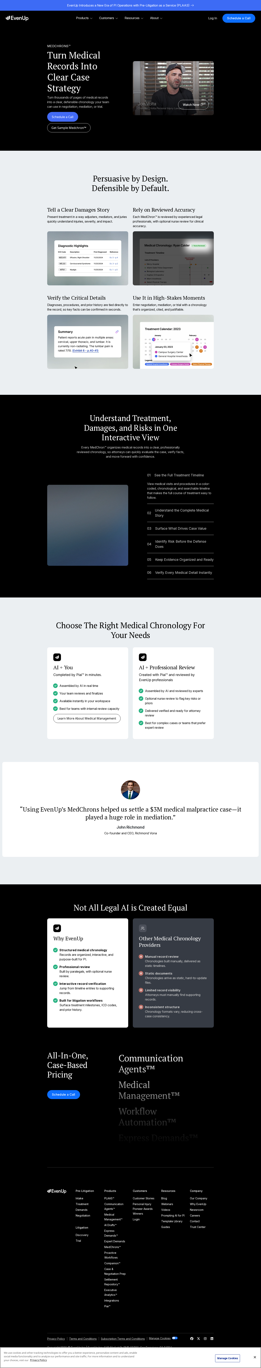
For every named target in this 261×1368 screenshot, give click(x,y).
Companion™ (112, 1263)
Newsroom (196, 1209)
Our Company (198, 1198)
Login (136, 1219)
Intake (79, 1198)
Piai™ (107, 1306)
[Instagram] (205, 1338)
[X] (198, 1338)
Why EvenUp (198, 1204)
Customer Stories (143, 1198)
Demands (82, 1209)
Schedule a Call (62, 117)
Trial (78, 1240)
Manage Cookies (227, 1358)
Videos (165, 1209)
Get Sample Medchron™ (68, 128)
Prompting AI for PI (173, 1215)
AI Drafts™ (110, 1225)
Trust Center (198, 1227)
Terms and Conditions (83, 1338)
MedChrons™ (112, 1247)
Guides (165, 1227)
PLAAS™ (109, 1198)
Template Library (171, 1221)
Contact (195, 1221)
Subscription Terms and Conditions (123, 1338)
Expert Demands (114, 1241)
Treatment (82, 1204)
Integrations (111, 1300)
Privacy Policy (56, 1338)
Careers (195, 1215)
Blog (164, 1198)
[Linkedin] (212, 1338)
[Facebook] (192, 1338)
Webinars (167, 1204)
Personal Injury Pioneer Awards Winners (143, 1208)
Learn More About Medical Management (87, 718)
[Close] (255, 1357)
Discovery (82, 1235)
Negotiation (83, 1215)
